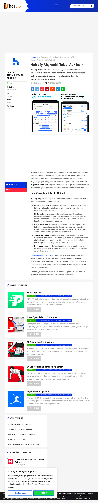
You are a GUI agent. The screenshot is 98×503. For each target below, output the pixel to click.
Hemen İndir (34, 309)
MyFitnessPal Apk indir (38, 391)
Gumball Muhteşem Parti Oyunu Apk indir (23, 444)
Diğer (8, 190)
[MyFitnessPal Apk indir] (16, 399)
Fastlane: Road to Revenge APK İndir (22, 434)
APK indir (12, 185)
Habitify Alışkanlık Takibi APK (42, 255)
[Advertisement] (49, 32)
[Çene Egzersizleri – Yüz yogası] (16, 324)
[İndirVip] (12, 6)
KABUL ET (43, 493)
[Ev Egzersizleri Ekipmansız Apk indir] (16, 374)
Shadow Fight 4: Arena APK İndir (20, 429)
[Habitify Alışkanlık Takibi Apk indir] (16, 61)
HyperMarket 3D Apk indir (17, 439)
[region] (31, 483)
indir (47, 83)
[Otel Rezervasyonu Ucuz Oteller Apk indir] (10, 461)
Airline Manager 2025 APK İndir (20, 424)
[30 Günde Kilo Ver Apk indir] (16, 349)
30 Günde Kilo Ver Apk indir (40, 342)
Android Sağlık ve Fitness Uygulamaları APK (57, 57)
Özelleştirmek (20, 493)
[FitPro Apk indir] (16, 300)
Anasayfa (34, 57)
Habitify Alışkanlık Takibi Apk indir (57, 65)
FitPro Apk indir (34, 292)
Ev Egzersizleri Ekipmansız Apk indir (45, 367)
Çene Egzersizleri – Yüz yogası (42, 317)
